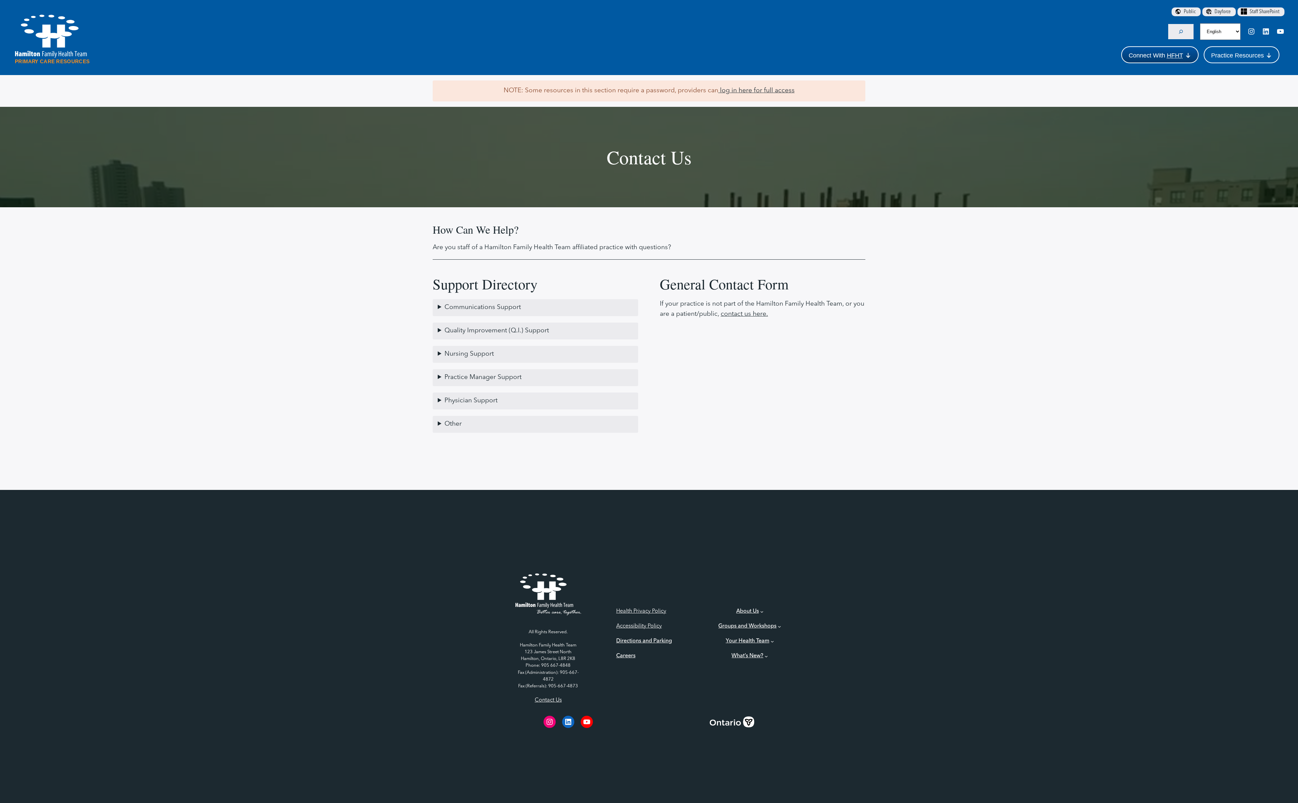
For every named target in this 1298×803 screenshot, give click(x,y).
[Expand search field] (1181, 31)
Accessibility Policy (639, 626)
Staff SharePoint (1264, 12)
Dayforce (1223, 12)
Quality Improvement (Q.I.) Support (496, 330)
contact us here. (744, 314)
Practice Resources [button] (1237, 55)
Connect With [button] (1156, 55)
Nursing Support (469, 354)
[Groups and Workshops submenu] (779, 626)
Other (453, 424)
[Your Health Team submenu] (772, 641)
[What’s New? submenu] (766, 656)
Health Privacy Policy (641, 611)
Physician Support (471, 400)
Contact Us (548, 700)
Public (1190, 12)
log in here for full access (756, 90)
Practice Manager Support (483, 377)
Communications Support (482, 307)
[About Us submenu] (762, 611)
